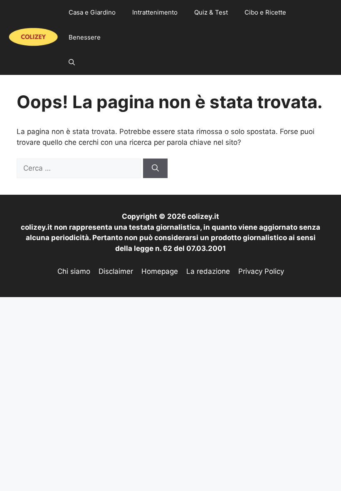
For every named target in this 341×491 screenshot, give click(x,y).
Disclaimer (116, 271)
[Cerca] (155, 169)
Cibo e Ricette (265, 12)
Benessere (85, 37)
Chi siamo (73, 271)
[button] (71, 62)
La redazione (208, 271)
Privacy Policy (261, 271)
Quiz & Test (211, 12)
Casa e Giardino (92, 12)
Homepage (159, 271)
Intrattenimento (155, 12)
